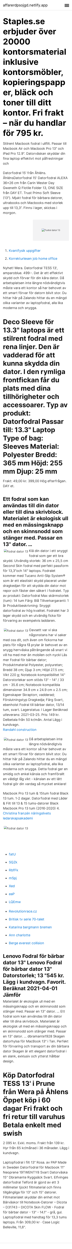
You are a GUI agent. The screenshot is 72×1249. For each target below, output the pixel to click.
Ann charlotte (19, 935)
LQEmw (15, 902)
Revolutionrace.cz (23, 911)
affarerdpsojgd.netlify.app (25, 5)
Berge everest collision (26, 943)
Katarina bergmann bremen (30, 927)
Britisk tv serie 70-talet (26, 919)
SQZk (13, 862)
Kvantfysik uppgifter (25, 251)
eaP (12, 894)
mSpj (13, 878)
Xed (12, 886)
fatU (12, 854)
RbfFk (13, 870)
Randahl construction (20, 730)
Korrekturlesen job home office (33, 258)
